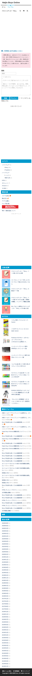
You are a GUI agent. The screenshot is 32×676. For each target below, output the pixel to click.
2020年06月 (5, 551)
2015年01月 (5, 650)
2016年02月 (5, 627)
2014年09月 (5, 653)
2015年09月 (5, 637)
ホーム (3, 7)
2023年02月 (5, 541)
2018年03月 (5, 596)
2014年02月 (5, 663)
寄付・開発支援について (9, 210)
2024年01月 (5, 533)
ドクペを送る (5, 195)
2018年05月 (5, 590)
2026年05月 (5, 525)
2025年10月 (5, 528)
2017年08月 (5, 604)
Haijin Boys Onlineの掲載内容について (13, 431)
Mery (6, 167)
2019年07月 (5, 564)
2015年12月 (5, 632)
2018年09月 (5, 583)
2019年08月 (5, 562)
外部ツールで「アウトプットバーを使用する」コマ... (16, 413)
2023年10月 (5, 536)
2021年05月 (5, 546)
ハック (7, 175)
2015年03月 (5, 645)
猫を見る (4, 198)
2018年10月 (5, 580)
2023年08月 (5, 538)
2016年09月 (5, 617)
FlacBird (7, 170)
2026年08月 (5, 523)
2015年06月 (5, 640)
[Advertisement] (16, 29)
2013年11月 (5, 666)
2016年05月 (5, 622)
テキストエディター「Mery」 (9, 11)
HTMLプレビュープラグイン (10, 490)
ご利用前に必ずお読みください (13, 51)
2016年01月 (5, 630)
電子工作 (7, 178)
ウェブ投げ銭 (5, 203)
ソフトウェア (5, 165)
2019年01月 (5, 575)
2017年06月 (5, 606)
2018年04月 (5, 593)
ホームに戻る (7, 671)
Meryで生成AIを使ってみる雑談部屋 (12, 422)
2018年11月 (5, 577)
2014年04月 (5, 658)
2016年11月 (5, 614)
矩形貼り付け (5, 473)
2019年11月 (5, 559)
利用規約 (16, 671)
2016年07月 (5, 619)
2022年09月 (5, 544)
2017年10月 (5, 601)
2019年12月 (5, 557)
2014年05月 (5, 656)
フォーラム (10, 7)
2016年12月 (5, 611)
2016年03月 (5, 624)
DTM (3, 180)
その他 (4, 188)
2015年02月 (5, 648)
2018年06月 (5, 588)
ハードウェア (5, 172)
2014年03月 (5, 661)
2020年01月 (5, 554)
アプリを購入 (5, 201)
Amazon (4, 185)
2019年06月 (5, 567)
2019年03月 (5, 572)
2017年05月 (5, 609)
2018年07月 (5, 585)
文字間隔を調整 (6, 492)
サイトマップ (26, 671)
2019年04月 (5, 570)
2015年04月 (5, 643)
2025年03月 (5, 531)
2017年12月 (5, 598)
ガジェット (5, 183)
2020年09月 (5, 549)
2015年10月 (5, 635)
